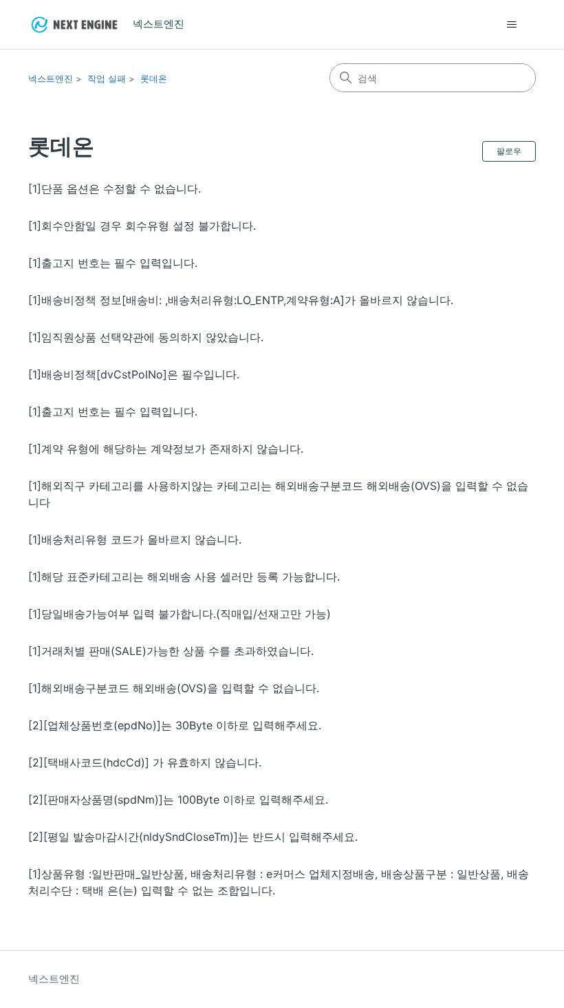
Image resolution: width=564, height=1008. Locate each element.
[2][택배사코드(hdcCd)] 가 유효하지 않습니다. (144, 762)
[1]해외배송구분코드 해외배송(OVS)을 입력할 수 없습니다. (173, 688)
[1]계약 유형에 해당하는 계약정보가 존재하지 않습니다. (165, 448)
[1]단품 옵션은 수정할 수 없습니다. (114, 188)
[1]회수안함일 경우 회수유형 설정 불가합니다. (142, 226)
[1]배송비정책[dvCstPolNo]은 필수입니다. (133, 374)
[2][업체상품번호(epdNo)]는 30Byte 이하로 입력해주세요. (174, 725)
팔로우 (509, 151)
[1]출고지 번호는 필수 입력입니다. (112, 263)
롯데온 (153, 78)
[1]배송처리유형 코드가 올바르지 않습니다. (134, 539)
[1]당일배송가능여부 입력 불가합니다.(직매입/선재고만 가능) (179, 614)
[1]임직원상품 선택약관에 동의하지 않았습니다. (145, 337)
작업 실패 (106, 78)
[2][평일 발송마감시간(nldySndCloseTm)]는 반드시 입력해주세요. (193, 837)
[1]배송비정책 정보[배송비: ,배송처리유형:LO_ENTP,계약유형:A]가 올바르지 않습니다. (240, 300)
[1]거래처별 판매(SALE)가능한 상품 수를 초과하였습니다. (171, 651)
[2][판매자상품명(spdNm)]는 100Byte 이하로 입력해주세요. (178, 799)
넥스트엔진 (50, 78)
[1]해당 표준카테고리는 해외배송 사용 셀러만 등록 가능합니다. (184, 576)
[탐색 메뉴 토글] (511, 25)
